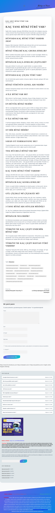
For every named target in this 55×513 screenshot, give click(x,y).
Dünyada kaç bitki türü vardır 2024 (22, 270)
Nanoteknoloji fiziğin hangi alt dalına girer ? (12, 400)
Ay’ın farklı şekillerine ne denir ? (9, 385)
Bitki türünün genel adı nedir (12, 268)
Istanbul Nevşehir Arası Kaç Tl (14, 290)
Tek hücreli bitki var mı (10, 278)
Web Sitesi (5, 339)
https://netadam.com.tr (23, 365)
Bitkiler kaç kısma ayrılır (24, 268)
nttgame (2, 366)
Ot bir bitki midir (30, 276)
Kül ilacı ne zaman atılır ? (8, 404)
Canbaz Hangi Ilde (5, 477)
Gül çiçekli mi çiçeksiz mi (22, 273)
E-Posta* (5, 332)
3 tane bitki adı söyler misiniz (12, 265)
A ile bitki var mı (23, 265)
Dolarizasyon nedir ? (7, 396)
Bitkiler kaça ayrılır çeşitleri (37, 268)
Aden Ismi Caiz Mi (5, 469)
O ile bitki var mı (22, 276)
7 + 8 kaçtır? (6, 349)
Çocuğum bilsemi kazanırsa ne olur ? (10, 377)
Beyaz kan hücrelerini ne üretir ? (9, 412)
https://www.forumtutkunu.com (8, 365)
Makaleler (11, 262)
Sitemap (7, 366)
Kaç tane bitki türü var (33, 273)
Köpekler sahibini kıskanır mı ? (9, 408)
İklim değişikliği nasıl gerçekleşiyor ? (10, 392)
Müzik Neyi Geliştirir (6, 473)
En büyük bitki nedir (10, 273)
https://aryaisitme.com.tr (36, 365)
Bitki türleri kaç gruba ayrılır (34, 265)
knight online (47, 365)
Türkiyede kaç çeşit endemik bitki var (25, 278)
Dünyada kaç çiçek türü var (36, 270)
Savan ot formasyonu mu (41, 276)
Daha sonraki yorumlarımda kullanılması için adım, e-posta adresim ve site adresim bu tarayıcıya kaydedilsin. (27, 346)
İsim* (4, 326)
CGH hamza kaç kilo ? (7, 389)
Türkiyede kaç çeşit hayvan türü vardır (14, 281)
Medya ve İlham (44, 5)
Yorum (4, 310)
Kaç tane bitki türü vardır (11, 276)
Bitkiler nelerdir (9, 270)
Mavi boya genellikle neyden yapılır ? (10, 381)
